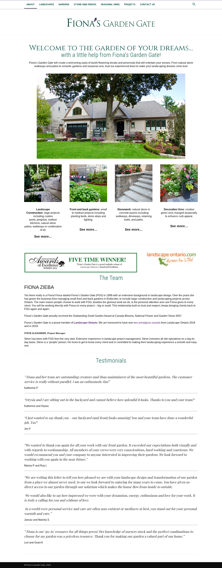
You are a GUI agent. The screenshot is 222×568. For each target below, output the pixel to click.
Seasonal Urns (110, 4)
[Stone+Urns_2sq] (179, 183)
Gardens (64, 4)
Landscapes (46, 4)
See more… (43, 236)
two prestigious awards (147, 322)
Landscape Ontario (85, 322)
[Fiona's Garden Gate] (111, 22)
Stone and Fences (85, 4)
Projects (129, 4)
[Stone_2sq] (133, 183)
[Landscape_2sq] (43, 183)
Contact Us (147, 4)
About (30, 4)
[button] (194, 4)
